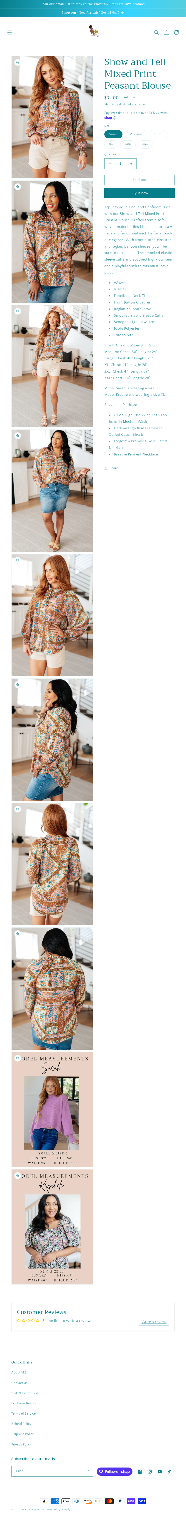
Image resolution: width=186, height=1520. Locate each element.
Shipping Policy (22, 1434)
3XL (147, 145)
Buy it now (139, 193)
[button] (10, 32)
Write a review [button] (154, 1322)
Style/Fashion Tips (24, 1393)
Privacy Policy (21, 1444)
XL (113, 145)
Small (115, 135)
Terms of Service (23, 1414)
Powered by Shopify (58, 1509)
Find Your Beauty (23, 1403)
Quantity (110, 154)
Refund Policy (21, 1424)
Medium (138, 135)
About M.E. (19, 1372)
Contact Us (19, 1383)
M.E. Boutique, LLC (33, 1509)
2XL (130, 145)
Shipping (110, 104)
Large (160, 135)
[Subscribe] (88, 1471)
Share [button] (114, 468)
